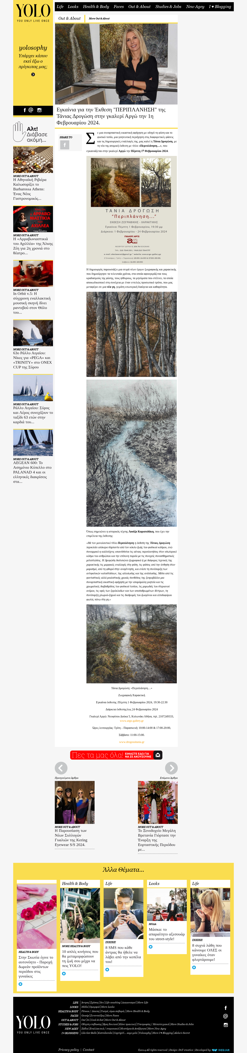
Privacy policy (68, 1050)
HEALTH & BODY (68, 1011)
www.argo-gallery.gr (132, 720)
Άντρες (85, 1002)
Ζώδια (84, 1028)
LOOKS (74, 1006)
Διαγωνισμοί (129, 1002)
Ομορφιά (95, 1006)
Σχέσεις (94, 1002)
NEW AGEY (71, 1028)
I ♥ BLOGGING (70, 1033)
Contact (88, 1050)
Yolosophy (145, 1032)
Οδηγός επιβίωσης (91, 1024)
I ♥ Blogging (220, 7)
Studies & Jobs (168, 7)
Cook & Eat (97, 1019)
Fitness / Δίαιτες (90, 1011)
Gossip (85, 1015)
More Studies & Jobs (182, 1024)
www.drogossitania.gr (131, 741)
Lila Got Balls (89, 1032)
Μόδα (84, 1006)
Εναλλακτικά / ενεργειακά (104, 1028)
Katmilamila (105, 1032)
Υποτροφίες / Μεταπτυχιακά (153, 1024)
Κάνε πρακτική (127, 1024)
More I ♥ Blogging (162, 1032)
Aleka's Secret (182, 1032)
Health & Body (96, 7)
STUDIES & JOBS (68, 1024)
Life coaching (112, 1002)
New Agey (195, 7)
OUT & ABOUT (69, 1019)
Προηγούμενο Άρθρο (66, 777)
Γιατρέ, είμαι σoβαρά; (113, 1011)
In (88, 1019)
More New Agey (157, 1028)
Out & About (139, 7)
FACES (74, 1015)
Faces (119, 7)
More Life (142, 1002)
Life (60, 7)
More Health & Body (138, 1011)
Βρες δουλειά (110, 1024)
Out (83, 1019)
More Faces (112, 1015)
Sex (102, 1002)
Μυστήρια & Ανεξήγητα (133, 1028)
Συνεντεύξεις (97, 1015)
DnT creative (185, 1049)
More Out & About (99, 18)
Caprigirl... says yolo (125, 1032)
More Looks (107, 1006)
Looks (73, 7)
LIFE (75, 1002)
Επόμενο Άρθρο (169, 777)
